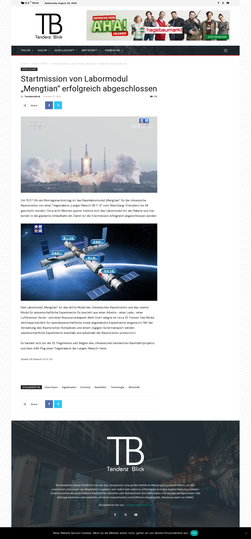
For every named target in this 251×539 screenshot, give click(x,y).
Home (24, 63)
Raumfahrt (100, 387)
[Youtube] (228, 3)
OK (194, 532)
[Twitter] (223, 3)
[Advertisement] (89, 372)
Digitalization (69, 387)
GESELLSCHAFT (39, 63)
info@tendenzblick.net (138, 505)
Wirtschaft (134, 387)
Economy (85, 387)
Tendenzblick (32, 96)
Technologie (117, 387)
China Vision (51, 387)
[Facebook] (218, 3)
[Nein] (246, 533)
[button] (225, 50)
